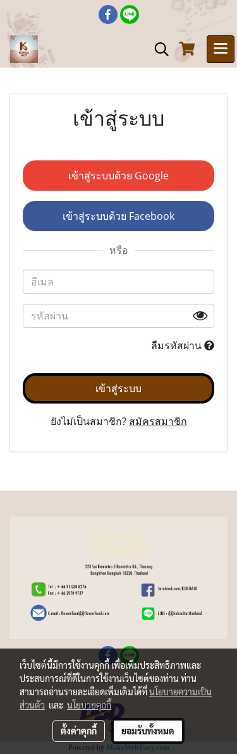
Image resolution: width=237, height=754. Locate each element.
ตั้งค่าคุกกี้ (79, 730)
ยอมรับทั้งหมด (147, 730)
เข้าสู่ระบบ (118, 388)
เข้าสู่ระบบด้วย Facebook (118, 216)
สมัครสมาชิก (158, 421)
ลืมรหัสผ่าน (177, 345)
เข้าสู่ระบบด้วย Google (118, 176)
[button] (157, 49)
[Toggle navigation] (220, 49)
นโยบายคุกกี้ (89, 704)
